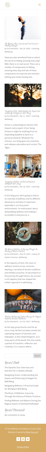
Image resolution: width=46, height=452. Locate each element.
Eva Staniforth (12, 48)
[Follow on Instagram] (23, 439)
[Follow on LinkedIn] (28, 439)
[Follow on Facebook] (18, 439)
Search (37, 356)
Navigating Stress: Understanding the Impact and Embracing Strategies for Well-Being (22, 112)
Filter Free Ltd (32, 432)
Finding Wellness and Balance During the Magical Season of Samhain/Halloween (23, 318)
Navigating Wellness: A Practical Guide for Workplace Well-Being (20, 183)
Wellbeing (9, 52)
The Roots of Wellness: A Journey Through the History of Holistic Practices (21, 250)
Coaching (35, 48)
